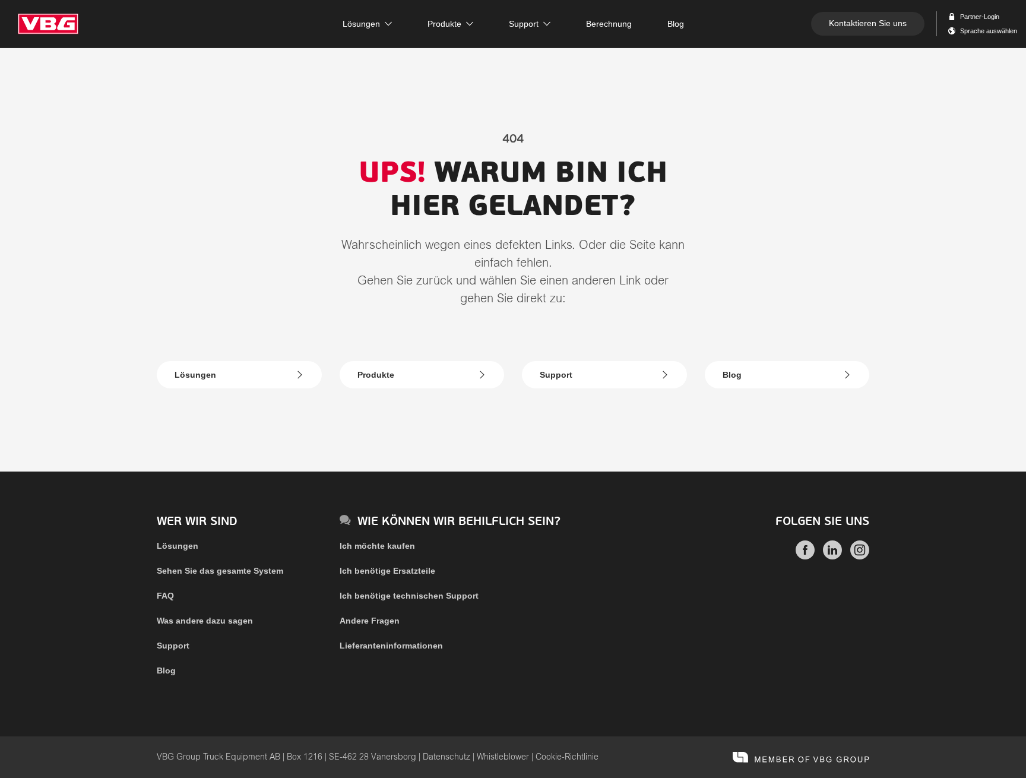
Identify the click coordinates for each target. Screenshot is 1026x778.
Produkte (375, 374)
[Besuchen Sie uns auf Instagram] (859, 556)
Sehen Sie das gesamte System (220, 570)
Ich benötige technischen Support (409, 595)
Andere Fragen (370, 620)
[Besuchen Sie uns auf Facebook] (805, 556)
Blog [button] (675, 24)
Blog (732, 374)
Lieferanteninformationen (391, 645)
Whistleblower (503, 757)
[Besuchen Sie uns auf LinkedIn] (832, 556)
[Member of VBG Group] (801, 757)
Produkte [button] (444, 24)
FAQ (165, 595)
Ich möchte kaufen (377, 546)
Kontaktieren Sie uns (868, 23)
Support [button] (524, 24)
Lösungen (195, 374)
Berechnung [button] (609, 24)
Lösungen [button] (361, 24)
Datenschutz (446, 757)
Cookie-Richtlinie (567, 757)
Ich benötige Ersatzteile (387, 570)
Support (556, 374)
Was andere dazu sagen (205, 620)
